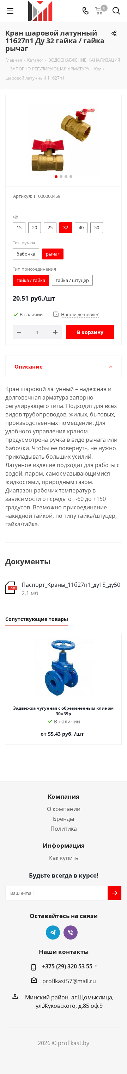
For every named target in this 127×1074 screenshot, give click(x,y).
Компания (63, 796)
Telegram (53, 932)
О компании (63, 809)
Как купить (63, 858)
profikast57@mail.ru (69, 981)
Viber (71, 932)
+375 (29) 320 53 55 (67, 966)
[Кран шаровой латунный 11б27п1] (63, 139)
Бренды (63, 819)
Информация (64, 845)
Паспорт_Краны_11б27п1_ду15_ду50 (71, 585)
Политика (63, 829)
